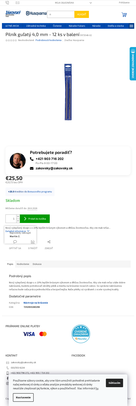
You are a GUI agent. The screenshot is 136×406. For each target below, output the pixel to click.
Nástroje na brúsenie (34, 303)
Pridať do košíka (36, 218)
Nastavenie (22, 397)
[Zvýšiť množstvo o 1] (16, 217)
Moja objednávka (63, 2)
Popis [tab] (9, 264)
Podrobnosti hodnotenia (47, 40)
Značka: (73, 40)
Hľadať (80, 14)
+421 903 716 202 (48, 159)
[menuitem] (11, 26)
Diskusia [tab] (35, 264)
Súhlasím (113, 383)
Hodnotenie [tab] (21, 264)
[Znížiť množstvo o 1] (16, 221)
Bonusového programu (38, 192)
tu (95, 388)
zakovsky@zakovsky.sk (52, 168)
